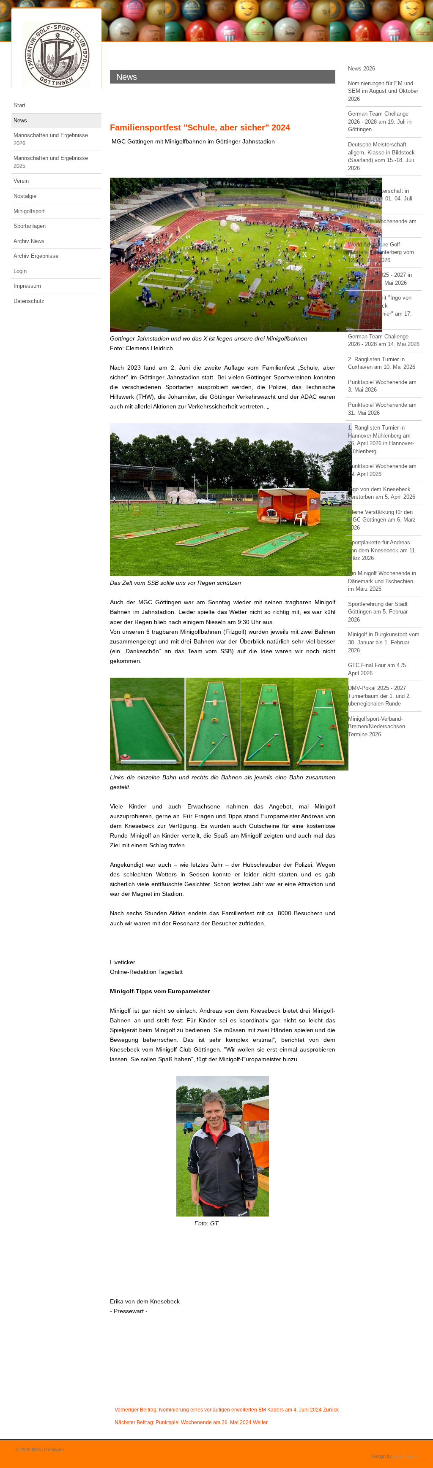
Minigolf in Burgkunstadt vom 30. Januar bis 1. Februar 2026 (383, 642)
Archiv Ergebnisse (36, 256)
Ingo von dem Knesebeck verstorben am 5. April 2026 (381, 493)
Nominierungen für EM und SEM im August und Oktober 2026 (383, 91)
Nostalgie (25, 196)
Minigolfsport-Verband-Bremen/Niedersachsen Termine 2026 (376, 727)
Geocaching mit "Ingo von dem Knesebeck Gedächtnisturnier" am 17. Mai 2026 (380, 309)
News (20, 120)
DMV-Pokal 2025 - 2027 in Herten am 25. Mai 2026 (380, 279)
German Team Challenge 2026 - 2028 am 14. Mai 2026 (383, 340)
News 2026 (361, 68)
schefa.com (405, 1456)
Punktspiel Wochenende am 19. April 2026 (382, 470)
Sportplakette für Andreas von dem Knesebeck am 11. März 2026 (382, 550)
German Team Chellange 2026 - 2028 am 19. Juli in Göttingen (379, 121)
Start (19, 105)
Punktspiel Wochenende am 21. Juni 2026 (382, 225)
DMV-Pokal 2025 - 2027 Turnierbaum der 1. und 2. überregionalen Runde (379, 696)
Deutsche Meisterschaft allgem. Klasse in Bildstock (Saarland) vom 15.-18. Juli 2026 (381, 156)
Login (20, 271)
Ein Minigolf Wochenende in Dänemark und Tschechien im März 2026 (382, 581)
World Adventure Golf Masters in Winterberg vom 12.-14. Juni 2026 (381, 252)
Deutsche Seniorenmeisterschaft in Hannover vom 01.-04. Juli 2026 (380, 195)
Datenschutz (29, 301)
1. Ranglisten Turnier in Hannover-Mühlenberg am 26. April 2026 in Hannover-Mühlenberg (381, 439)
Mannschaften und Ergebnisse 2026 (51, 139)
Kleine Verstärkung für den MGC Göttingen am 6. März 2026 (382, 520)
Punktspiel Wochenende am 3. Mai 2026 (382, 386)
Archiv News (29, 241)
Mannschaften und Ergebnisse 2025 (51, 162)
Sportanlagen (30, 226)
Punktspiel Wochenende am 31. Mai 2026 (382, 409)
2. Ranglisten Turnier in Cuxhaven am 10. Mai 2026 (381, 363)
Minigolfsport (29, 211)
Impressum (27, 286)
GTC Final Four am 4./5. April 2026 (378, 669)
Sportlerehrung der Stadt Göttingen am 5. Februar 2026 (378, 612)
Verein (21, 181)
